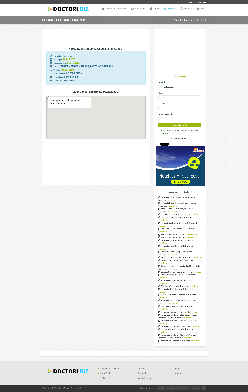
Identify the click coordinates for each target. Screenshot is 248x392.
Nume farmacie (165, 114)
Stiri (177, 368)
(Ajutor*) (68, 69)
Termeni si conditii (72, 388)
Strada (161, 103)
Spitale (155, 8)
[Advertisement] (96, 36)
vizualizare (172, 200)
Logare (190, 2)
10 (197, 388)
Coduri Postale (144, 378)
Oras (160, 93)
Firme (202, 8)
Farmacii (171, 8)
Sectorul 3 (201, 20)
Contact (179, 373)
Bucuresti (188, 20)
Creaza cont (201, 2)
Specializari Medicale (115, 8)
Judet (161, 82)
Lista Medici (139, 8)
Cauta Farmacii (180, 76)
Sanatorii (187, 8)
